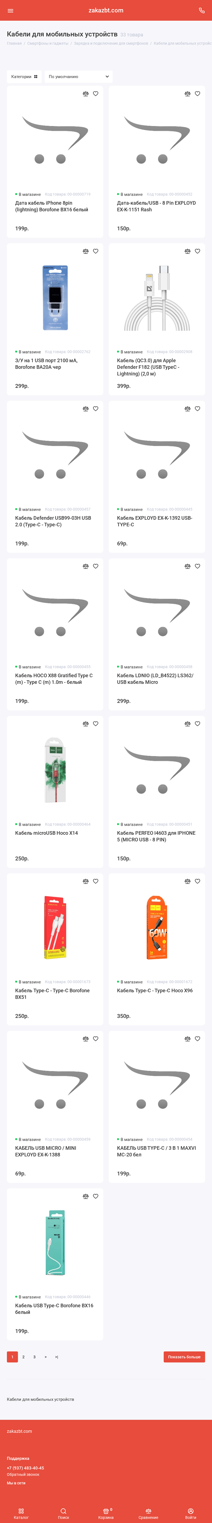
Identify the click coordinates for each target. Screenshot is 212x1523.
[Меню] (10, 10)
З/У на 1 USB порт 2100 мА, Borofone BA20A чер (46, 364)
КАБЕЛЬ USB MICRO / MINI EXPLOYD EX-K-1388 (45, 1151)
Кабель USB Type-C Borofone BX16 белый (54, 1309)
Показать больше (184, 1357)
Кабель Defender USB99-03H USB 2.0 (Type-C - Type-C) (53, 521)
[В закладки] (95, 93)
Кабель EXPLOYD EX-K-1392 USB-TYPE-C (154, 521)
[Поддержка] (201, 10)
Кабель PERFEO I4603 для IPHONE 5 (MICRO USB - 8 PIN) (156, 836)
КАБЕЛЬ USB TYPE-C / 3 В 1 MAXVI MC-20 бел (156, 1151)
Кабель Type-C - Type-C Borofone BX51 (52, 994)
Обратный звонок (23, 1474)
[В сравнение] (85, 93)
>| (56, 1357)
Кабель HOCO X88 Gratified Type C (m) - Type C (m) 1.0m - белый (54, 679)
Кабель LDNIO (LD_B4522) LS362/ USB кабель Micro (155, 679)
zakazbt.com (106, 10)
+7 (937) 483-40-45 (25, 1468)
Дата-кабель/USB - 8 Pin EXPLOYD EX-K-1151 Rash (156, 206)
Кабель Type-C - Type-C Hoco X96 (155, 990)
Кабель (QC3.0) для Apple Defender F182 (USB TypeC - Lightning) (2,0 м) (148, 367)
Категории (21, 76)
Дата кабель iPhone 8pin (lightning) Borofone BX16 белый (51, 206)
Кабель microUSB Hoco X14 (46, 833)
